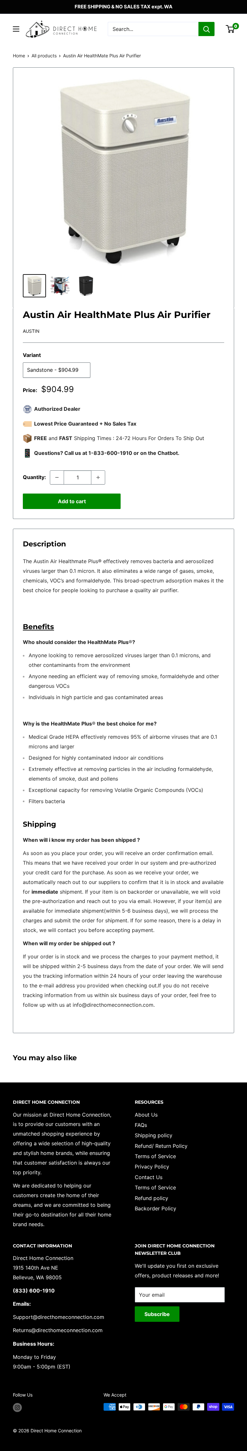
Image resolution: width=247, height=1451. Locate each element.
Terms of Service (155, 1156)
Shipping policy (153, 1135)
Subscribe (157, 1314)
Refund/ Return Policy (161, 1146)
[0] (230, 29)
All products (44, 55)
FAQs (141, 1125)
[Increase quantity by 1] (98, 477)
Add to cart (72, 501)
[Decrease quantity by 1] (57, 477)
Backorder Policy (155, 1208)
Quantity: (34, 477)
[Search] (206, 29)
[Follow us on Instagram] (17, 1407)
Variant (32, 355)
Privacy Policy (152, 1166)
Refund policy (151, 1198)
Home (19, 55)
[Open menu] (16, 29)
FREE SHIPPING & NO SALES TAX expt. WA (123, 7)
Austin (31, 331)
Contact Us (148, 1177)
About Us (146, 1114)
